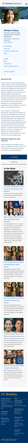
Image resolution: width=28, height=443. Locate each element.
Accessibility (6, 440)
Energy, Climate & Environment (7, 405)
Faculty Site (7, 48)
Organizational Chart (5, 421)
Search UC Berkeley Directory (11, 66)
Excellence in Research (5, 400)
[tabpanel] (14, 275)
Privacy (2, 440)
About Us (3, 422)
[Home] (14, 3)
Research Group (8, 46)
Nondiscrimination (13, 440)
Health (2, 408)
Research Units (4, 414)
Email (5, 61)
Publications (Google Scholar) (11, 51)
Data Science (3, 403)
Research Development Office (20, 405)
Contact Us (3, 424)
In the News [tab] (14, 157)
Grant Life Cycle (17, 404)
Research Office (5, 418)
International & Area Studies (6, 406)
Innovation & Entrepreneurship (7, 401)
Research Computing (18, 423)
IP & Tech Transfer (18, 413)
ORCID (5, 53)
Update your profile (9, 71)
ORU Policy (16, 431)
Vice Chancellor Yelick (5, 419)
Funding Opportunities (18, 402)
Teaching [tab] (14, 162)
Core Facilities (17, 418)
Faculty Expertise (4, 413)
